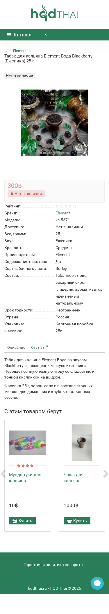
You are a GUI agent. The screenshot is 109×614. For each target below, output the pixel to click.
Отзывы (39, 347)
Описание (16, 347)
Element (19, 51)
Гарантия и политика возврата (53, 564)
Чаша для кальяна (73, 478)
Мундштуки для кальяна (25, 478)
